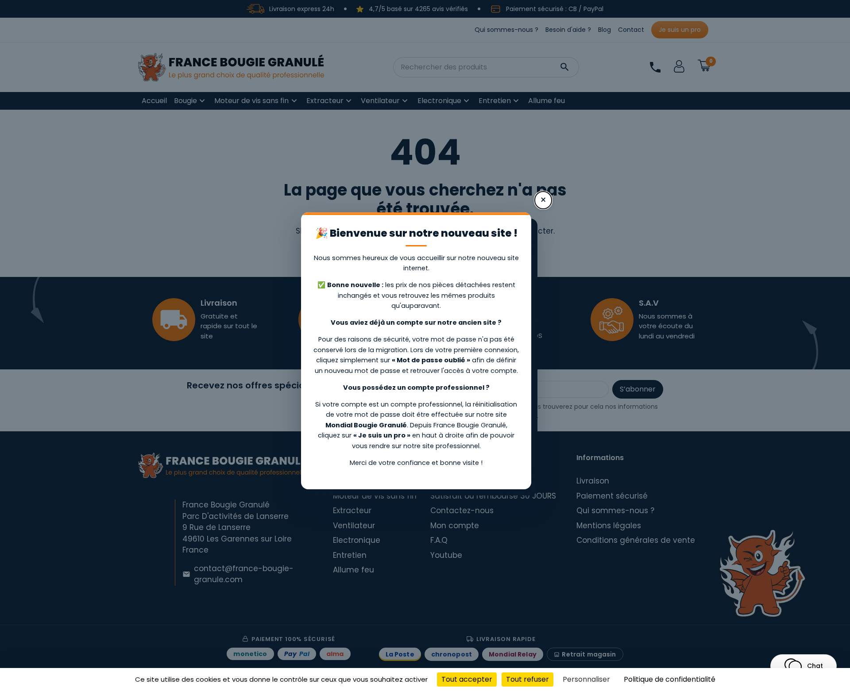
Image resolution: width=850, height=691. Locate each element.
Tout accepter (466, 679)
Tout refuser (527, 679)
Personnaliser (586, 679)
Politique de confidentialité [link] (669, 679)
